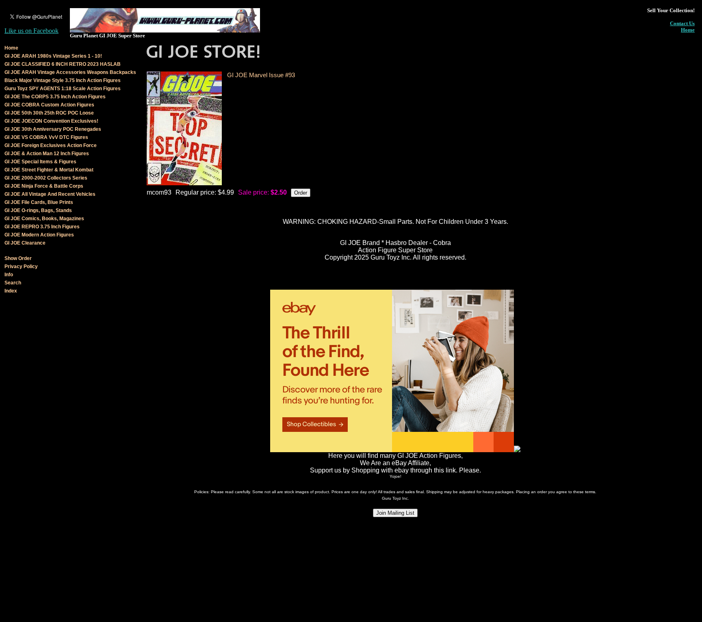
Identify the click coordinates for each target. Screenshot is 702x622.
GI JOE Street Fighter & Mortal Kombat (48, 170)
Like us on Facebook (31, 30)
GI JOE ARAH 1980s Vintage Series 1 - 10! (53, 56)
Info (8, 274)
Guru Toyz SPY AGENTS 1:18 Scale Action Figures (62, 88)
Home (688, 30)
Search (12, 283)
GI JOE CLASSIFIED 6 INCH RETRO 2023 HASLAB (62, 64)
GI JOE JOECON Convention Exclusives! (51, 121)
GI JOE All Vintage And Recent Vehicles (49, 194)
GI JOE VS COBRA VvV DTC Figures (46, 137)
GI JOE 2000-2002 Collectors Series (45, 178)
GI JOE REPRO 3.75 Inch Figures (42, 227)
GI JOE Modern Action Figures (39, 235)
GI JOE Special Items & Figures (40, 162)
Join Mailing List (395, 513)
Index (10, 291)
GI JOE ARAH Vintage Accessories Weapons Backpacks (70, 72)
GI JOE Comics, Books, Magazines (44, 218)
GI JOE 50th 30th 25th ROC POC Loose (49, 113)
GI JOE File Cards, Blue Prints (38, 202)
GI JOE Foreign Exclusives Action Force (50, 145)
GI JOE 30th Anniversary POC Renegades (52, 129)
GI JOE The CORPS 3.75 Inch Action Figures (55, 97)
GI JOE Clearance (25, 243)
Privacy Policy (21, 266)
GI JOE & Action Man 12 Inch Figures (46, 153)
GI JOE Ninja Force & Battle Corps (43, 186)
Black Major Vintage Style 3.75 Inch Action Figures (62, 80)
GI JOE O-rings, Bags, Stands (38, 210)
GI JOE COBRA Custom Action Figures (49, 105)
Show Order (18, 258)
